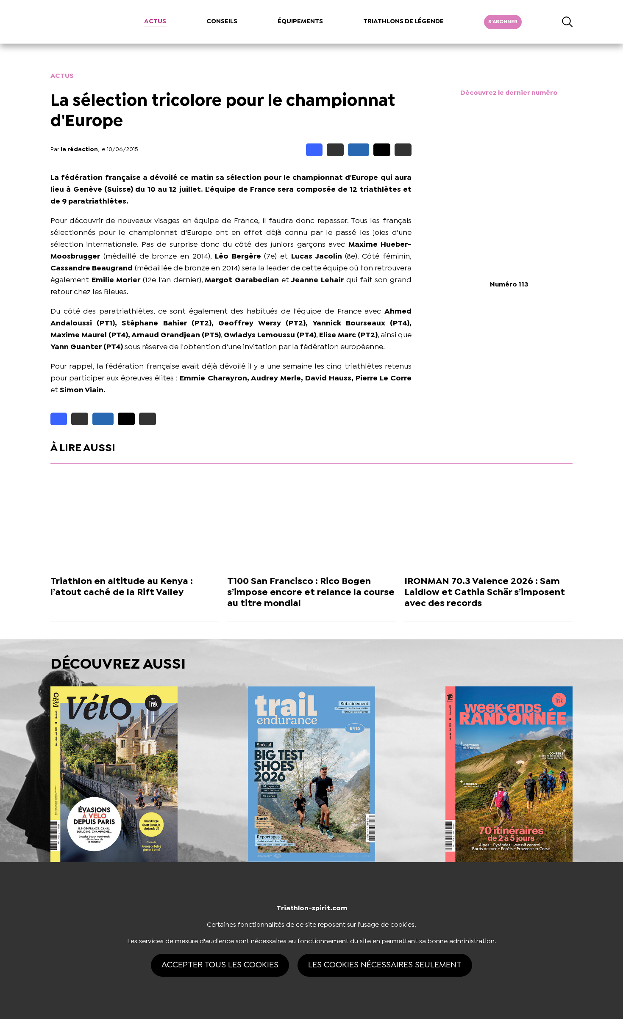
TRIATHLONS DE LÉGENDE (403, 21)
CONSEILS (221, 21)
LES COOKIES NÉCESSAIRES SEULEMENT (385, 965)
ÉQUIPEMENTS (300, 21)
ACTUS (155, 21)
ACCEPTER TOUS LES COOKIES (219, 965)
